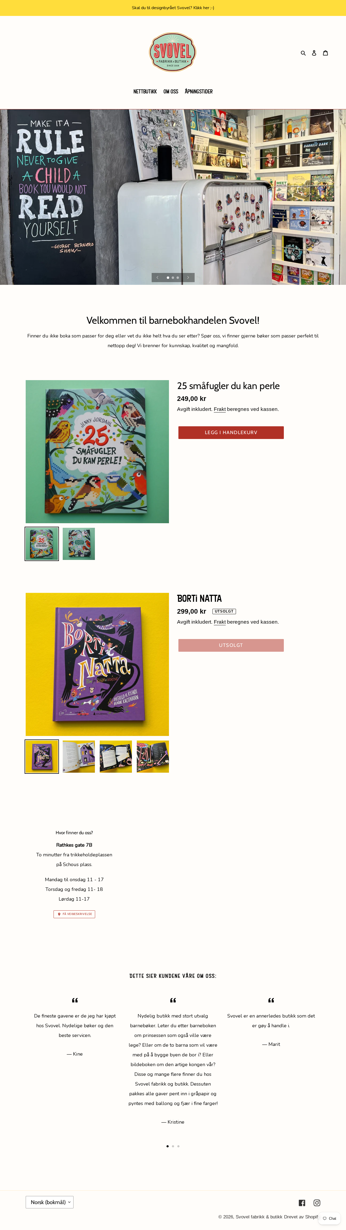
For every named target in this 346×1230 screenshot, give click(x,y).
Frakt (220, 409)
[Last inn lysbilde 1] (168, 278)
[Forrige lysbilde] (158, 277)
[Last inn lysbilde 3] (178, 278)
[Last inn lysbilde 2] (173, 278)
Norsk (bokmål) (48, 1202)
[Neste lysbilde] (188, 277)
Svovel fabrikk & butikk (259, 1216)
